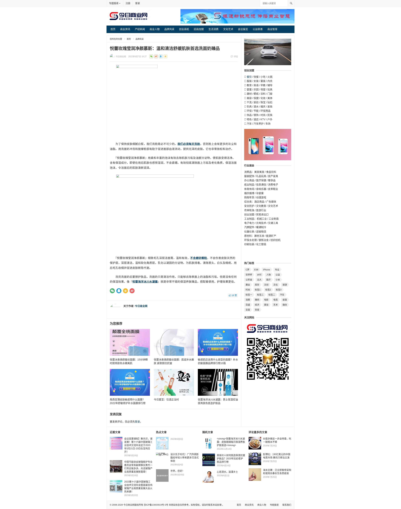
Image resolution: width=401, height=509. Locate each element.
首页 (112, 29)
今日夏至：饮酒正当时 (166, 399)
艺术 (275, 304)
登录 (137, 3)
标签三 (260, 294)
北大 (259, 279)
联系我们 (286, 505)
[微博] (132, 290)
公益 (278, 274)
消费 (248, 299)
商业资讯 (125, 29)
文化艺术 (228, 29)
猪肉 (257, 299)
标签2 (268, 289)
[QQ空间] (125, 290)
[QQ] (118, 290)
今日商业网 (121, 56)
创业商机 (184, 29)
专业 (277, 269)
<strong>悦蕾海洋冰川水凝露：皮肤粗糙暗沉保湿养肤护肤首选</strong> (231, 441)
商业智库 (272, 29)
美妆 (266, 304)
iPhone (266, 269)
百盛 (248, 304)
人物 (268, 274)
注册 (128, 3)
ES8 (256, 269)
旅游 (285, 284)
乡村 (259, 274)
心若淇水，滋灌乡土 (228, 471)
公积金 (249, 279)
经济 (257, 304)
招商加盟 (199, 29)
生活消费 (213, 29)
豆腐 (248, 309)
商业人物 (155, 29)
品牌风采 (169, 29)
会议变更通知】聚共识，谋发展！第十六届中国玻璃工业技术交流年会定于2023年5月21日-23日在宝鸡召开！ (138, 445)
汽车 (282, 294)
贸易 (257, 309)
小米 (278, 279)
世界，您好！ (177, 471)
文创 (266, 284)
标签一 (249, 294)
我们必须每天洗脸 (188, 144)
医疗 (268, 279)
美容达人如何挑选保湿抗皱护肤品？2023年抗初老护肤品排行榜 (231, 458)
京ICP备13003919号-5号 (156, 505)
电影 (266, 299)
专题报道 (113, 3)
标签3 (278, 289)
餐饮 (249, 77)
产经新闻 (140, 29)
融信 (285, 304)
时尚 (248, 289)
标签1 (257, 289)
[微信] (112, 290)
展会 (248, 284)
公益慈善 (258, 29)
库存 (257, 284)
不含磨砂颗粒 (198, 258)
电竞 (275, 299)
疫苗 (285, 299)
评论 (236, 56)
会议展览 (243, 29)
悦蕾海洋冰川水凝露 (145, 281)
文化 (275, 284)
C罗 (247, 269)
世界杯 (249, 274)
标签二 (271, 294)
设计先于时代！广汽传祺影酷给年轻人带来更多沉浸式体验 (184, 457)
